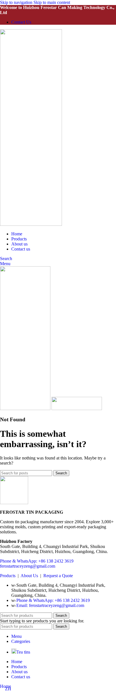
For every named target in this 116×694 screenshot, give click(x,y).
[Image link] (14, 502)
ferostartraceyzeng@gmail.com (27, 566)
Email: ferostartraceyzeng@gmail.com (50, 605)
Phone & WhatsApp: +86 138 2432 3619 (36, 561)
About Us (29, 575)
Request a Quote (58, 575)
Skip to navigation (17, 2)
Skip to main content (52, 2)
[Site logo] (31, 224)
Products (7, 575)
